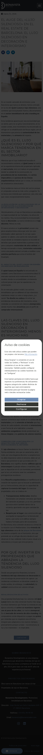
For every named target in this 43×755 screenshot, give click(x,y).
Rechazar (21, 404)
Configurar (21, 409)
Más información (31, 354)
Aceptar (21, 399)
